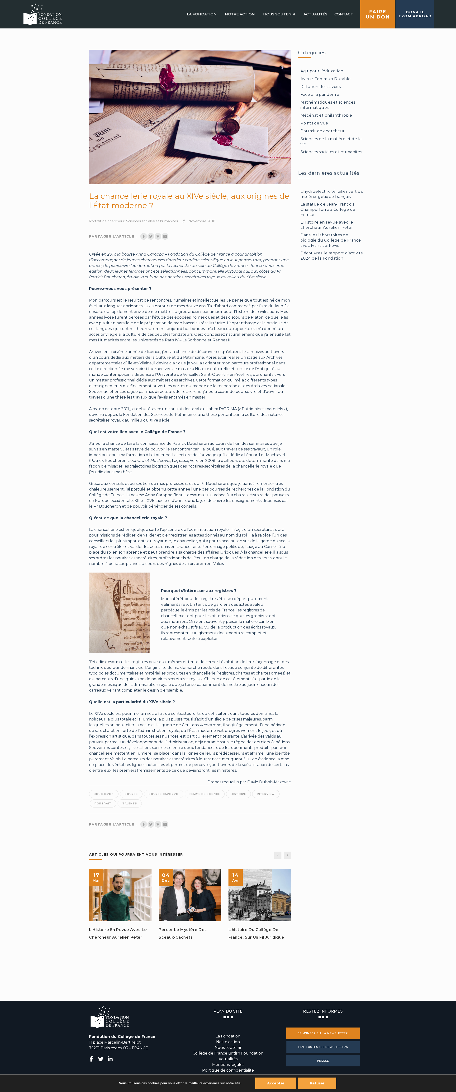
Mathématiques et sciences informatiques (327, 105)
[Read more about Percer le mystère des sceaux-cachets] (190, 895)
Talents (129, 803)
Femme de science (205, 794)
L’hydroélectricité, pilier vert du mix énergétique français (332, 194)
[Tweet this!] (150, 236)
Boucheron (104, 794)
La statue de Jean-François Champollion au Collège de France (327, 209)
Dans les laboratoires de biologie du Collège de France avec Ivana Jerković (330, 240)
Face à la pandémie (319, 94)
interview (266, 794)
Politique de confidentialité (228, 1070)
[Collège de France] (42, 14)
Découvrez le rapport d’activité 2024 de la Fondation (331, 256)
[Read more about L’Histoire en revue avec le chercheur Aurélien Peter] (120, 895)
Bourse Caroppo (164, 794)
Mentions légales (228, 1064)
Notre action (228, 1042)
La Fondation (228, 1036)
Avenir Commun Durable (325, 79)
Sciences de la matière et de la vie (331, 141)
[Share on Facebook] (143, 236)
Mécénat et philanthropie (326, 115)
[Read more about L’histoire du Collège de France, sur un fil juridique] (259, 895)
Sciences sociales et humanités (152, 221)
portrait (103, 803)
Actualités (228, 1059)
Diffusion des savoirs (320, 86)
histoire (238, 794)
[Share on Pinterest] (158, 236)
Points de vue (314, 123)
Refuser (317, 1083)
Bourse (131, 794)
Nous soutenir (228, 1047)
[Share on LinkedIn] (165, 236)
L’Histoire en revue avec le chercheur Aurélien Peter (118, 933)
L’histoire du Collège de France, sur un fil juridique (256, 933)
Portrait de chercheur (106, 221)
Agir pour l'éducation (321, 71)
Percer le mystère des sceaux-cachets (183, 933)
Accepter (275, 1083)
